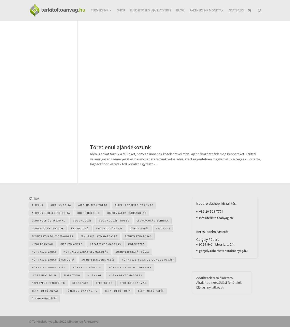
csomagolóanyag (109, 228)
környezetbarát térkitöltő (53, 259)
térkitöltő (104, 282)
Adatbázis (236, 10)
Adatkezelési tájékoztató (214, 278)
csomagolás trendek (48, 228)
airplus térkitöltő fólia (51, 212)
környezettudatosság (49, 267)
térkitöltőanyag (133, 282)
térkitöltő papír (151, 290)
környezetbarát (44, 251)
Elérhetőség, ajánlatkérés (150, 10)
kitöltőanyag (42, 244)
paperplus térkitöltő (48, 282)
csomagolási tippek (114, 220)
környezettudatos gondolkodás (147, 259)
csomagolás (82, 220)
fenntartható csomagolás (52, 236)
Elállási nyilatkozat (210, 287)
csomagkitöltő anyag (49, 220)
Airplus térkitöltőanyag (134, 205)
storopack (80, 282)
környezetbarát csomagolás (86, 251)
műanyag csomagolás (125, 275)
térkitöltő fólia (118, 290)
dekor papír (139, 228)
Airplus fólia (61, 205)
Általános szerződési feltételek (219, 282)
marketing (72, 275)
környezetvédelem (87, 267)
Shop (121, 10)
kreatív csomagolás (105, 244)
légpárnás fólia (44, 275)
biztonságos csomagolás (126, 212)
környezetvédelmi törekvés (130, 267)
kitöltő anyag (71, 244)
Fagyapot (163, 228)
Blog (180, 10)
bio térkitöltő (88, 212)
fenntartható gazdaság (99, 236)
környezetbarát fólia (132, 251)
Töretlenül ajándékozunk (120, 147)
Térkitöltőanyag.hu (81, 290)
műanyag (94, 275)
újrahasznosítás (44, 298)
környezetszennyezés (98, 259)
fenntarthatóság (138, 236)
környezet (136, 244)
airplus (37, 205)
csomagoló (80, 228)
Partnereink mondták (206, 10)
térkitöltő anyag (45, 290)
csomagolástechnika (153, 220)
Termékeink (99, 10)
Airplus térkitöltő (93, 205)
